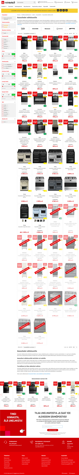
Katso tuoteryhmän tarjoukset (8, 18)
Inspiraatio (64, 455)
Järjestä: (20, 33)
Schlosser (7, 41)
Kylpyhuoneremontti (46, 460)
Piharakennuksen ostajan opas (68, 462)
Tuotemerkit (52, 6)
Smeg (6, 39)
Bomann (6, 48)
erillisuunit (19, 24)
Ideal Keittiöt (44, 466)
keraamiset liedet (32, 373)
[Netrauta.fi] (8, 2)
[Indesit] (60, 29)
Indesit (6, 44)
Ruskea (6, 115)
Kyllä (6, 33)
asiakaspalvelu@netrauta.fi (15, 445)
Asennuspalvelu (45, 458)
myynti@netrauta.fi (39, 446)
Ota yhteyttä (12, 443)
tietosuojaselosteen (54, 434)
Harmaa (6, 112)
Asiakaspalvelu (18, 6)
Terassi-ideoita (64, 458)
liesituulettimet (47, 373)
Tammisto (70, 443)
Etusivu (19, 14)
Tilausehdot (6, 462)
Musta (6, 106)
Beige (5, 108)
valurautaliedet (39, 373)
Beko (5, 42)
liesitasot (73, 23)
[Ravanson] (47, 29)
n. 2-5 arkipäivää (8, 64)
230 (5, 122)
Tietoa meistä (25, 458)
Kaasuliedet (38, 14)
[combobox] (26, 2)
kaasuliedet (68, 23)
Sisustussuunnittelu (45, 462)
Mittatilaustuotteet (45, 464)
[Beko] (23, 29)
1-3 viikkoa (7, 68)
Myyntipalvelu (27, 6)
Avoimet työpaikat (26, 460)
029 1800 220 (39, 443)
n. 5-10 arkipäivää (8, 66)
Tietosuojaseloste (26, 462)
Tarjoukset (10, 6)
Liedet (33, 14)
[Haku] (34, 2)
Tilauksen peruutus (8, 467)
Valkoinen (6, 110)
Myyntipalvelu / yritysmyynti (42, 441)
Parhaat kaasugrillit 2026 (67, 464)
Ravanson (6, 46)
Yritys (23, 455)
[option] (23, 220)
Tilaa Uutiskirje (53, 430)
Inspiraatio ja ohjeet (37, 6)
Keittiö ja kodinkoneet (26, 14)
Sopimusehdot (25, 464)
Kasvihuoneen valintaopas (67, 460)
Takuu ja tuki (7, 464)
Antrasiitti (6, 114)
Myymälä (69, 441)
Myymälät (45, 6)
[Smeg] (72, 29)
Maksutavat (6, 458)
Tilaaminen (7, 455)
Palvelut (43, 455)
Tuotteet (3, 6)
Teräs (6, 105)
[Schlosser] (35, 29)
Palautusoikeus (7, 460)
